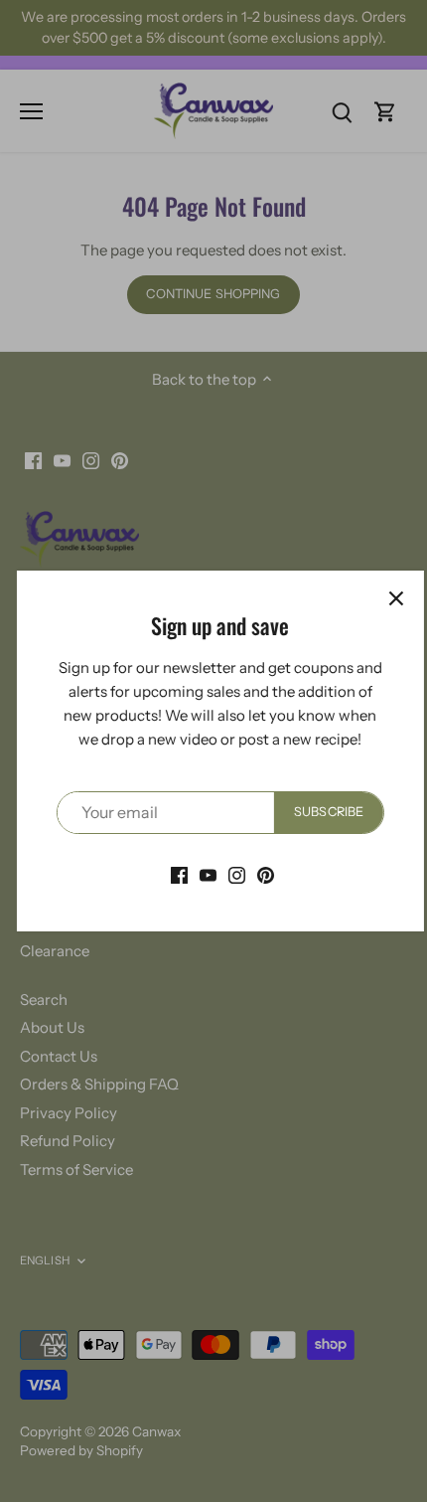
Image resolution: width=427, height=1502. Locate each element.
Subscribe (321, 811)
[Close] (389, 598)
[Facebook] (172, 874)
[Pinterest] (258, 874)
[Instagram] (229, 874)
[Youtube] (201, 874)
